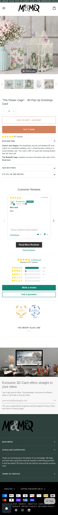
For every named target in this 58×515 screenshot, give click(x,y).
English (8, 489)
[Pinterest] (16, 510)
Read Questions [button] (29, 250)
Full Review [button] (14, 235)
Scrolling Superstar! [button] (13, 450)
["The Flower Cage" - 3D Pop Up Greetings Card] (9, 84)
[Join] (53, 400)
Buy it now (29, 129)
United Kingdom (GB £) (32, 489)
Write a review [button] (29, 287)
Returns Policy (46, 506)
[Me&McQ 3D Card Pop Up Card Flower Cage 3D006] (49, 84)
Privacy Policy (49, 406)
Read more (6, 160)
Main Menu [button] (7, 442)
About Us (32, 504)
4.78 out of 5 (36, 260)
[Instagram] (22, 510)
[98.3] (21, 310)
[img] (15, 198)
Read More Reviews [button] (29, 245)
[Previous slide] (2, 43)
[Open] (6, 508)
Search (22, 504)
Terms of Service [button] (11, 474)
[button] (8, 137)
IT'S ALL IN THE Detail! (13, 174)
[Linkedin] (29, 510)
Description (8, 141)
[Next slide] (55, 43)
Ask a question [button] (29, 294)
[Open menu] (6, 8)
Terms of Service (12, 409)
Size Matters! (9, 168)
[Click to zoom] (29, 45)
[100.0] (34, 310)
